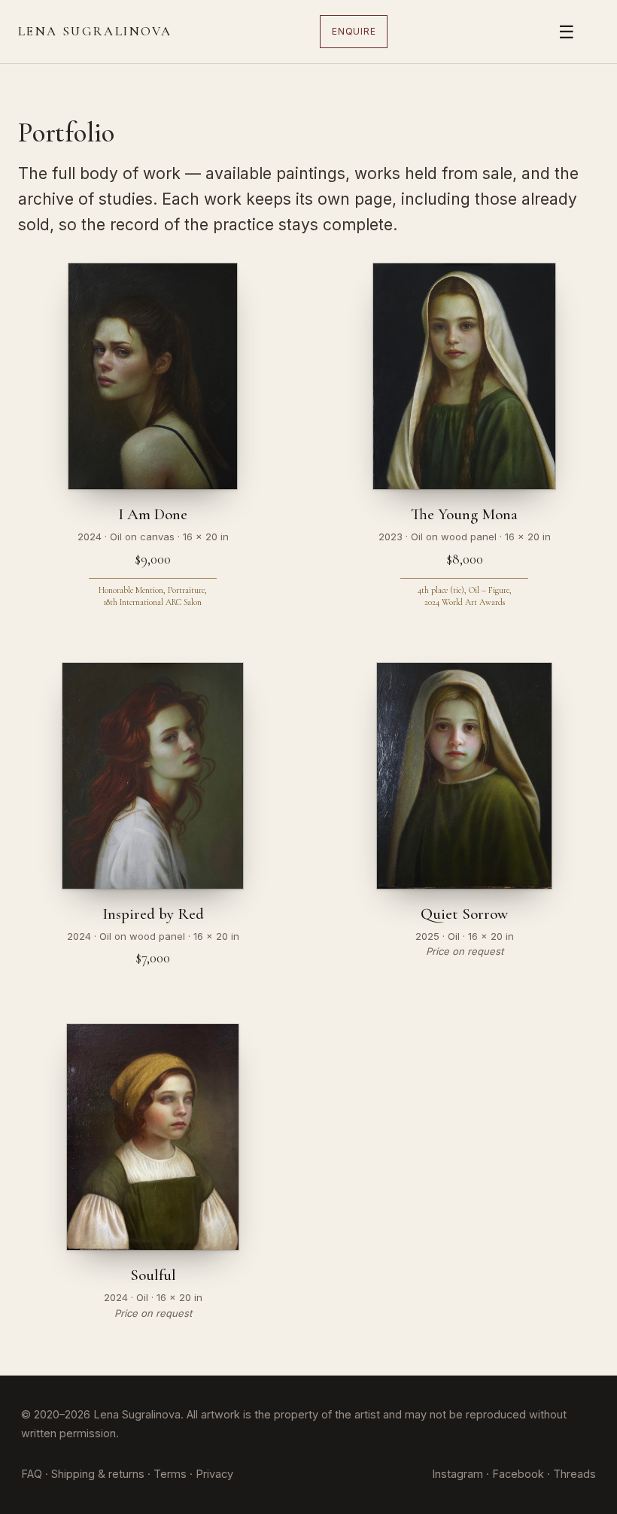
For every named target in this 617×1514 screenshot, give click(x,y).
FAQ (31, 1473)
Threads (574, 1473)
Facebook (518, 1473)
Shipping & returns (97, 1473)
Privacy (214, 1473)
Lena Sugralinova (95, 31)
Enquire (353, 31)
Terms (170, 1473)
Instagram (457, 1473)
